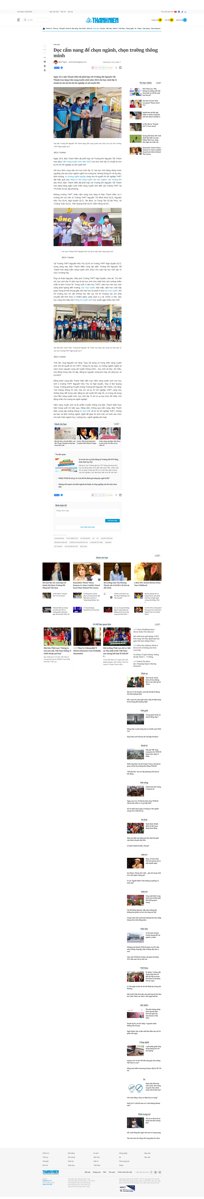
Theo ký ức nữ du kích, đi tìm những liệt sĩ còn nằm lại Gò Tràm (153, 681)
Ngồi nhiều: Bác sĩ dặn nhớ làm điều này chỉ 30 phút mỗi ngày (144, 1032)
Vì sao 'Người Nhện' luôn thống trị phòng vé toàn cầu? (143, 882)
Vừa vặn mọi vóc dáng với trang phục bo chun (143, 1138)
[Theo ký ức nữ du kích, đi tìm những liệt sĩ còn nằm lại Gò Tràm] (135, 682)
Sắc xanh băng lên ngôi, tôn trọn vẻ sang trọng (144, 1133)
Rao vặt (147, 1157)
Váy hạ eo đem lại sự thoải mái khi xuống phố (153, 1121)
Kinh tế (68, 28)
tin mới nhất (85, 411)
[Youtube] (175, 12)
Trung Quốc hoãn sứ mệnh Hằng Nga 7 (153, 716)
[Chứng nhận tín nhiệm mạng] (127, 1189)
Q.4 (93, 538)
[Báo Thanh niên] (50, 1172)
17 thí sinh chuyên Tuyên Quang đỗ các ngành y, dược (153, 935)
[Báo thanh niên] (102, 20)
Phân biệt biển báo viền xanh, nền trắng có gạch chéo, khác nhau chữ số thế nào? (153, 1087)
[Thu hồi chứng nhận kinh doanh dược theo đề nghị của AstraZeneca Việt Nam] (135, 1013)
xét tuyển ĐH (58, 546)
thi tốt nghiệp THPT (72, 538)
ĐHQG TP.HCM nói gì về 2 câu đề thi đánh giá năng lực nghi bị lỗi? (84, 478)
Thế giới (62, 28)
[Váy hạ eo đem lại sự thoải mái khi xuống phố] (135, 1122)
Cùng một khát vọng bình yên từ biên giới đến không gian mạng (153, 899)
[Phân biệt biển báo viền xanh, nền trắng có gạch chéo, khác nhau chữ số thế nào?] (135, 1087)
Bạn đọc (147, 1153)
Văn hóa (109, 28)
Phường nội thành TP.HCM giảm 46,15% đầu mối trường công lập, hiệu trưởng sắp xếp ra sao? (143, 949)
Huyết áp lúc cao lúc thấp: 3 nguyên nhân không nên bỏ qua (142, 1025)
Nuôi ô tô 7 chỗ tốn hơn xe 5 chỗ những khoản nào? (143, 1104)
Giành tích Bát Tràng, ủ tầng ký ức (153, 788)
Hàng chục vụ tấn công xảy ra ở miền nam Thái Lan (144, 730)
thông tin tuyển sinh (83, 300)
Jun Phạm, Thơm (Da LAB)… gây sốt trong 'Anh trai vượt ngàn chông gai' (144, 874)
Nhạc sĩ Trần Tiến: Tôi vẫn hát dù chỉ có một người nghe (153, 861)
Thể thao (121, 28)
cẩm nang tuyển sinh (60, 542)
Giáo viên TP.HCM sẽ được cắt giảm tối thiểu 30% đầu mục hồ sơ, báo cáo (143, 958)
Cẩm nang (108, 542)
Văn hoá (97, 1157)
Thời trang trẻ (155, 28)
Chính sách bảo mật (125, 1172)
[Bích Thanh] (56, 62)
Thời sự (55, 28)
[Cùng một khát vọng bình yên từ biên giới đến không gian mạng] (135, 900)
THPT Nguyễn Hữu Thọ (71, 546)
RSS (104, 1172)
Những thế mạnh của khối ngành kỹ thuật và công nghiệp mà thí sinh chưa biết (88, 485)
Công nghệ (130, 28)
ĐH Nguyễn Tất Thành (96, 542)
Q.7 (97, 538)
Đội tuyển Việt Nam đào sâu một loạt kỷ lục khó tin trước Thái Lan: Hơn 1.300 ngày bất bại (144, 995)
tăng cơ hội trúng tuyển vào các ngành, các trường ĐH (96, 180)
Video (139, 28)
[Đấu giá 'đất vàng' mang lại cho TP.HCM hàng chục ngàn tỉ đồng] (135, 754)
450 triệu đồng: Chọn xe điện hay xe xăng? (142, 1098)
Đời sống (75, 28)
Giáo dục (96, 28)
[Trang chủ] (44, 28)
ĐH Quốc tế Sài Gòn (106, 538)
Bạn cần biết (54, 12)
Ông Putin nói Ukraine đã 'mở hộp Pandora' (142, 737)
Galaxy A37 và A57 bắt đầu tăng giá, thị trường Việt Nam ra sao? (143, 1062)
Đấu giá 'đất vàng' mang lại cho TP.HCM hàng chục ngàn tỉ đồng (153, 753)
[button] (44, 46)
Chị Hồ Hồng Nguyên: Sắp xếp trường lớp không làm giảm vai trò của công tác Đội (142, 911)
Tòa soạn (112, 1172)
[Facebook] (179, 12)
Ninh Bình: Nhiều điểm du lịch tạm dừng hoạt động (152, 826)
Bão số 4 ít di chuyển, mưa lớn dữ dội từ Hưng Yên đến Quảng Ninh (143, 693)
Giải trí (115, 28)
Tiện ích (63, 12)
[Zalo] (185, 12)
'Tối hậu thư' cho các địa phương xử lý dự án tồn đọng (143, 773)
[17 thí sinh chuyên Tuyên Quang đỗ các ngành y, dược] (135, 937)
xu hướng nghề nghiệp (75, 176)
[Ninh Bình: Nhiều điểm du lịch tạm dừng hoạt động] (135, 828)
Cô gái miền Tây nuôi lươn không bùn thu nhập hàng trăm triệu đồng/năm (144, 919)
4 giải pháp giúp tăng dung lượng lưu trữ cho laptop (153, 1049)
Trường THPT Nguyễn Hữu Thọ (79, 542)
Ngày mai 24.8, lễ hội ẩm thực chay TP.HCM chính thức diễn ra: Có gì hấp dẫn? (142, 802)
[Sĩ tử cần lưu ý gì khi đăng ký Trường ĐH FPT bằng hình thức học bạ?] (66, 465)
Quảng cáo (97, 1172)
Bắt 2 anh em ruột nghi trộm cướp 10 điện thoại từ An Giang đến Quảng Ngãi (144, 701)
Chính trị (49, 28)
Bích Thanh (63, 62)
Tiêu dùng (146, 28)
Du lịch (102, 28)
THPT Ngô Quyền (85, 538)
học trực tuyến (88, 288)
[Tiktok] (182, 12)
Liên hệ (70, 12)
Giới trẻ (89, 28)
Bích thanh (83, 546)
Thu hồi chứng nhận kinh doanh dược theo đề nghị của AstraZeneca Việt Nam (153, 1013)
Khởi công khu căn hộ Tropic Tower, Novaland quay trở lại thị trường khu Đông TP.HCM (143, 765)
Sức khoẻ (71, 1157)
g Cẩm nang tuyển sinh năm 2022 (76, 162)
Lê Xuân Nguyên (59, 538)
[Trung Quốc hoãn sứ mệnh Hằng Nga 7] (135, 719)
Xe (135, 28)
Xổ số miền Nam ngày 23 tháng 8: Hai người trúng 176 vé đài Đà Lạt (143, 810)
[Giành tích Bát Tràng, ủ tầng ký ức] (135, 791)
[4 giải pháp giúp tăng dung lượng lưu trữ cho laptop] (135, 1050)
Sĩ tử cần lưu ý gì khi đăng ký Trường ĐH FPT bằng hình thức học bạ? (98, 461)
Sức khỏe (82, 28)
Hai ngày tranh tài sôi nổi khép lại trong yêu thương (144, 987)
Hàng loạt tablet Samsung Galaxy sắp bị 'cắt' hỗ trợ (144, 1069)
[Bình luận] (44, 62)
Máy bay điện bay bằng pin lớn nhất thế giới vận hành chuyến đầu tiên (143, 839)
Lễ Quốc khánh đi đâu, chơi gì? (138, 846)
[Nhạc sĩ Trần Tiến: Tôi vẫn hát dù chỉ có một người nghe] (135, 863)
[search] (37, 20)
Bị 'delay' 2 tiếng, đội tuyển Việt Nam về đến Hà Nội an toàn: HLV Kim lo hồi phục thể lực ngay (153, 976)
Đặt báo (87, 1172)
